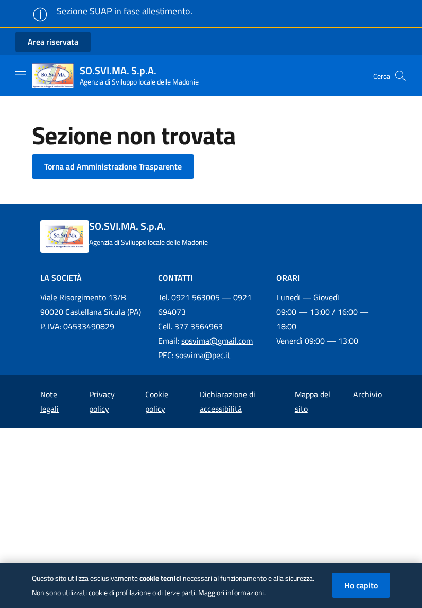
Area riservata (53, 42)
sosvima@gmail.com (217, 340)
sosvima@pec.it (203, 355)
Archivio (367, 394)
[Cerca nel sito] (400, 76)
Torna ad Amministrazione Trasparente (113, 166)
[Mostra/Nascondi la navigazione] (20, 75)
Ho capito (361, 585)
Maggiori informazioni (231, 592)
